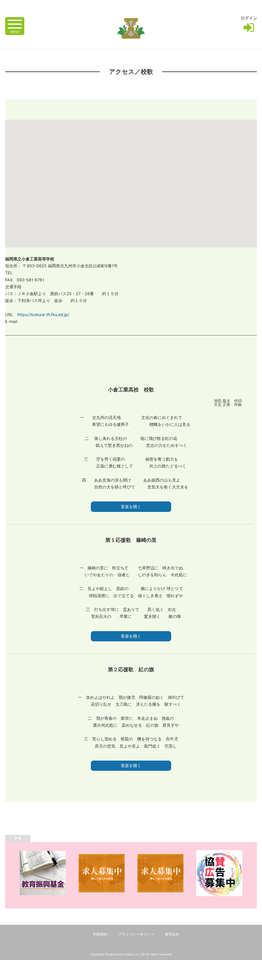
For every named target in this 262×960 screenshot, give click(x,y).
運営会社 (172, 934)
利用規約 (100, 934)
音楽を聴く (131, 507)
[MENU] (15, 23)
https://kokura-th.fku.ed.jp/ (43, 314)
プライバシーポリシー (136, 934)
